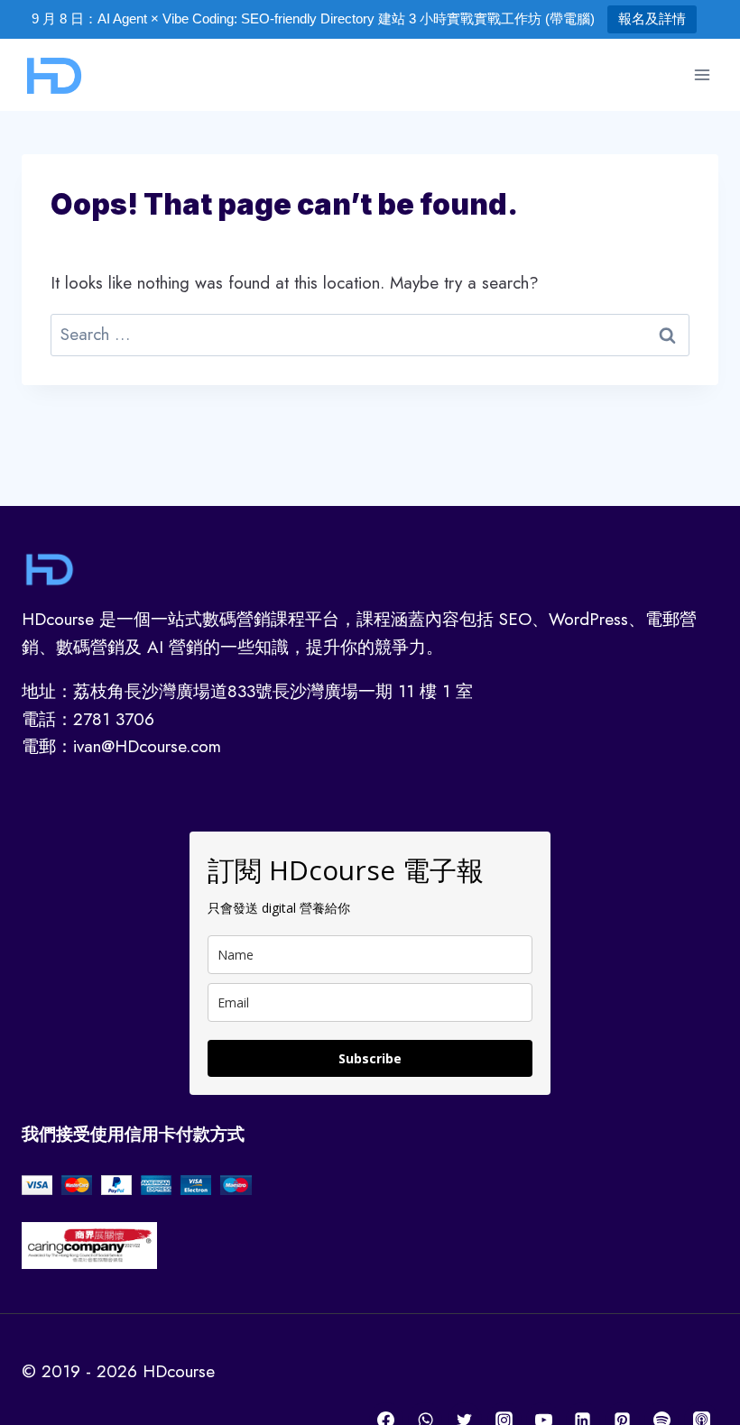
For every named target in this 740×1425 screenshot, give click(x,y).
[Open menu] (701, 74)
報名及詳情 (652, 18)
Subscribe (370, 1058)
